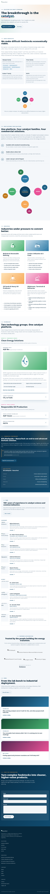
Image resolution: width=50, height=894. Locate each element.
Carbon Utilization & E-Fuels (7, 859)
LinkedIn (11, 530)
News (2, 873)
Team (2, 871)
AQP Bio (2, 845)
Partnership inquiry (5, 883)
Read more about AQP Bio (8, 390)
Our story (19, 26)
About (2, 869)
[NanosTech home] (4, 2)
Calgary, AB (3, 885)
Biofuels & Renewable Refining (7, 857)
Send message (8, 816)
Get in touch (7, 513)
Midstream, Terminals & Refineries (8, 863)
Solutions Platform (5, 843)
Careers (2, 875)
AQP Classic (3, 849)
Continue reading (6, 715)
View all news (5, 692)
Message (5, 804)
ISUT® (2, 851)
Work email (5, 799)
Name (4, 793)
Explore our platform (7, 26)
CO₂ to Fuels (3, 847)
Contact (2, 881)
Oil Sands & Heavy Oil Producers (7, 861)
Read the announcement (8, 460)
